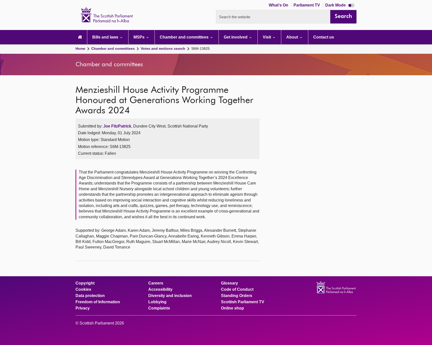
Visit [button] (267, 37)
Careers (155, 283)
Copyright (85, 283)
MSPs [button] (140, 37)
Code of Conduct (237, 290)
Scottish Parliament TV (242, 302)
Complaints (159, 308)
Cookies (83, 290)
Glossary (229, 283)
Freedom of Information (98, 302)
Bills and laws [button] (105, 37)
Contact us (323, 37)
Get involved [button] (236, 37)
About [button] (292, 37)
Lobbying (157, 302)
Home (80, 48)
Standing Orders (236, 296)
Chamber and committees (113, 48)
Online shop (232, 308)
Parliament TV (307, 5)
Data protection (90, 296)
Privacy (83, 308)
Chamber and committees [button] (185, 37)
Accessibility (160, 290)
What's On (279, 5)
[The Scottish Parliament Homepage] (80, 37)
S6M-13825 (200, 48)
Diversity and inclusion (170, 296)
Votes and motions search (163, 48)
